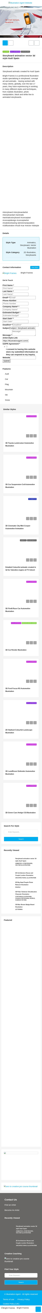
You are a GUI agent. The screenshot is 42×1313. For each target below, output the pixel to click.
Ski (6, 395)
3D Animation (32, 499)
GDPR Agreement (11, 344)
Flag (7, 384)
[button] (31, 42)
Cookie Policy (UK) (11, 1304)
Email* (6, 297)
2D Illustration (15, 51)
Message (7, 335)
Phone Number (9, 300)
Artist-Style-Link (10, 338)
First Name (8, 285)
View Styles (34, 267)
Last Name (8, 291)
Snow (7, 400)
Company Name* (11, 306)
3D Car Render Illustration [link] (15, 650)
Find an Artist (10, 1205)
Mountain (9, 390)
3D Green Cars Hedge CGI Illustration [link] (20, 813)
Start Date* (8, 318)
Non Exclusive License (29, 623)
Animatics (23, 540)
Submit (6, 361)
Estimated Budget (11, 312)
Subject (6, 328)
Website (6, 357)
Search (21, 839)
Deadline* (8, 325)
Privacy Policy (24, 1299)
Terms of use (8, 1299)
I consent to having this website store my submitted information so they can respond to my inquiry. (22, 352)
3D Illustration (31, 416)
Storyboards (25, 51)
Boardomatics (31, 540)
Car (6, 379)
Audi (7, 374)
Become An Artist (12, 1210)
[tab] (5, 42)
